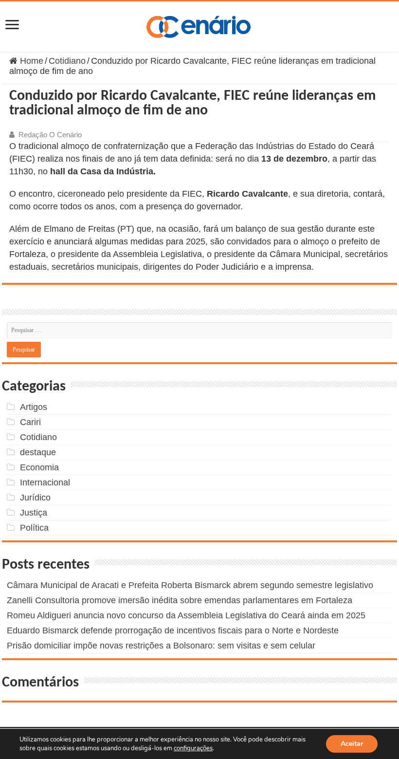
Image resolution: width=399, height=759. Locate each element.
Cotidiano (67, 61)
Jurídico (35, 497)
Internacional (45, 482)
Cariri (30, 422)
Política (34, 528)
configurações (193, 748)
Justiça (33, 513)
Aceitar (352, 743)
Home (30, 61)
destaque (38, 452)
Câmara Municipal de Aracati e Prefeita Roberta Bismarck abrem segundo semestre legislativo (190, 585)
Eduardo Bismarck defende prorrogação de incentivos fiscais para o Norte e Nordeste (173, 630)
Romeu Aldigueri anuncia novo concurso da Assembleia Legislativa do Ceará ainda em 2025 (186, 615)
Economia (39, 467)
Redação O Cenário (50, 134)
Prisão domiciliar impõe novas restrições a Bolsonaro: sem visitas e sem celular (161, 645)
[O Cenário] (199, 25)
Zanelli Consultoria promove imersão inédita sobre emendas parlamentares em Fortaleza (179, 600)
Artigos (33, 407)
